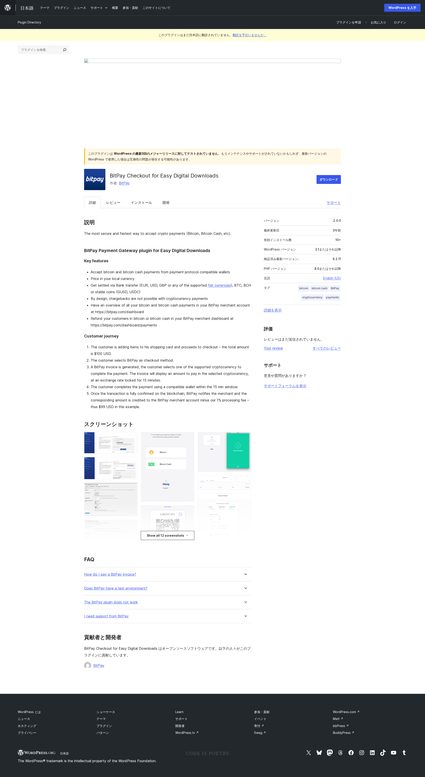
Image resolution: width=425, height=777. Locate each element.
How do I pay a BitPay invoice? (110, 574)
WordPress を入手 (402, 8)
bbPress (341, 726)
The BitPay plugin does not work (111, 602)
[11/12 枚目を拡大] (245, 499)
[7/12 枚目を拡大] (188, 511)
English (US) (332, 278)
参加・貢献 (262, 712)
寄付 (259, 726)
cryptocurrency (312, 297)
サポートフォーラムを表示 (285, 386)
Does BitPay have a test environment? (115, 588)
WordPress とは (29, 712)
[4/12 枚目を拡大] (131, 525)
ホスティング (27, 726)
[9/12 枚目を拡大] (245, 438)
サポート (334, 202)
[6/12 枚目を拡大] (188, 438)
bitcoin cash (319, 288)
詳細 (92, 202)
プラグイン (104, 726)
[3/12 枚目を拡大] (131, 489)
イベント (260, 719)
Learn (179, 712)
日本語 (64, 753)
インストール (141, 202)
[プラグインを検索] (64, 49)
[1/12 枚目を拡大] (131, 438)
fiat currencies (219, 285)
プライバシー (27, 733)
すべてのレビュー (327, 348)
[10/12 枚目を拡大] (245, 481)
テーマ (101, 719)
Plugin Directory (29, 22)
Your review (273, 348)
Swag (260, 733)
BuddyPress (343, 733)
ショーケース (106, 712)
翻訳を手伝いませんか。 (250, 35)
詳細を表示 (273, 310)
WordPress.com (346, 712)
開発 (166, 202)
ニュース (24, 719)
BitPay (124, 183)
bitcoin (303, 288)
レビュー (113, 202)
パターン (103, 733)
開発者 (180, 726)
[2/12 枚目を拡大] (131, 463)
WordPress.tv (187, 733)
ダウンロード (328, 179)
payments (332, 297)
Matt (338, 719)
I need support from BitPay (106, 616)
